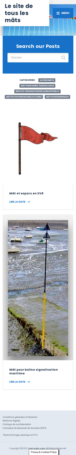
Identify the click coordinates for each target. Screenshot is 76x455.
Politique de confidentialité (17, 424)
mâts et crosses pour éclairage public (37, 91)
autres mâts (47, 80)
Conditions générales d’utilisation (20, 417)
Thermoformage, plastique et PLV (20, 434)
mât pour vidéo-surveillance (37, 85)
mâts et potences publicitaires (24, 96)
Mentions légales (11, 420)
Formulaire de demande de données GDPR (24, 428)
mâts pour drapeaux (57, 96)
